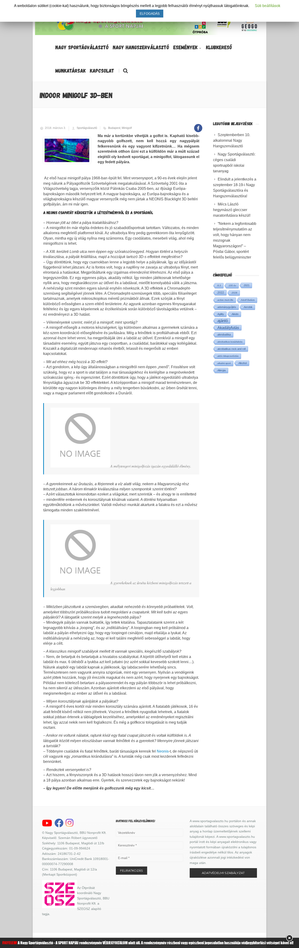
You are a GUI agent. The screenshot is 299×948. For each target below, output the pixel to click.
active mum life (225, 300)
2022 (220, 292)
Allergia (221, 370)
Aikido (235, 314)
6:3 (219, 285)
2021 (246, 285)
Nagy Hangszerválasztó (141, 47)
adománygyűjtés (226, 307)
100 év (232, 285)
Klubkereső (219, 47)
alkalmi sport (224, 363)
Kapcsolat (102, 70)
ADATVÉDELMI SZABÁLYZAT (223, 873)
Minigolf (127, 128)
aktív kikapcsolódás (227, 356)
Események (185, 47)
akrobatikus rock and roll (231, 348)
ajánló (222, 320)
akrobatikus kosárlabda (229, 341)
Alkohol (242, 363)
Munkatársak (70, 70)
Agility (220, 314)
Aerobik (248, 307)
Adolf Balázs (248, 300)
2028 (234, 292)
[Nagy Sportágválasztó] (100, 30)
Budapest (114, 128)
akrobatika (224, 334)
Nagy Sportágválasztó (82, 47)
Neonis (163, 751)
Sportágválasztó (87, 128)
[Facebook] (198, 125)
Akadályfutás (228, 327)
